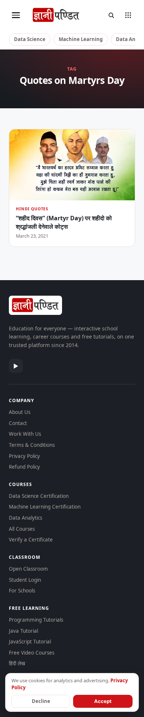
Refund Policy (24, 466)
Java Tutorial (23, 631)
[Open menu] (16, 15)
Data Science (29, 39)
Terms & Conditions (32, 445)
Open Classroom (28, 568)
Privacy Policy (24, 456)
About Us (19, 412)
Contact (18, 423)
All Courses (22, 529)
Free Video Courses (31, 652)
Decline (41, 701)
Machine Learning (81, 39)
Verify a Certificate (31, 539)
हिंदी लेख (17, 663)
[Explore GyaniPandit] (128, 15)
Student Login (25, 580)
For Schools (22, 590)
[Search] (111, 15)
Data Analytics (25, 517)
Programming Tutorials (36, 619)
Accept (103, 701)
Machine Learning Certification (44, 506)
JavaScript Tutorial (30, 641)
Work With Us (25, 434)
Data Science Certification (39, 496)
